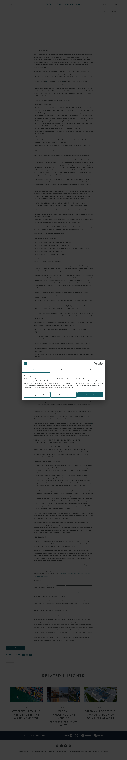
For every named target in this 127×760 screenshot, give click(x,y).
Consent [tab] (35, 370)
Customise (62, 395)
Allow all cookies (90, 395)
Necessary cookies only (36, 395)
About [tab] (91, 370)
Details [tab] (63, 370)
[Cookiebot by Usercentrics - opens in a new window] (95, 363)
